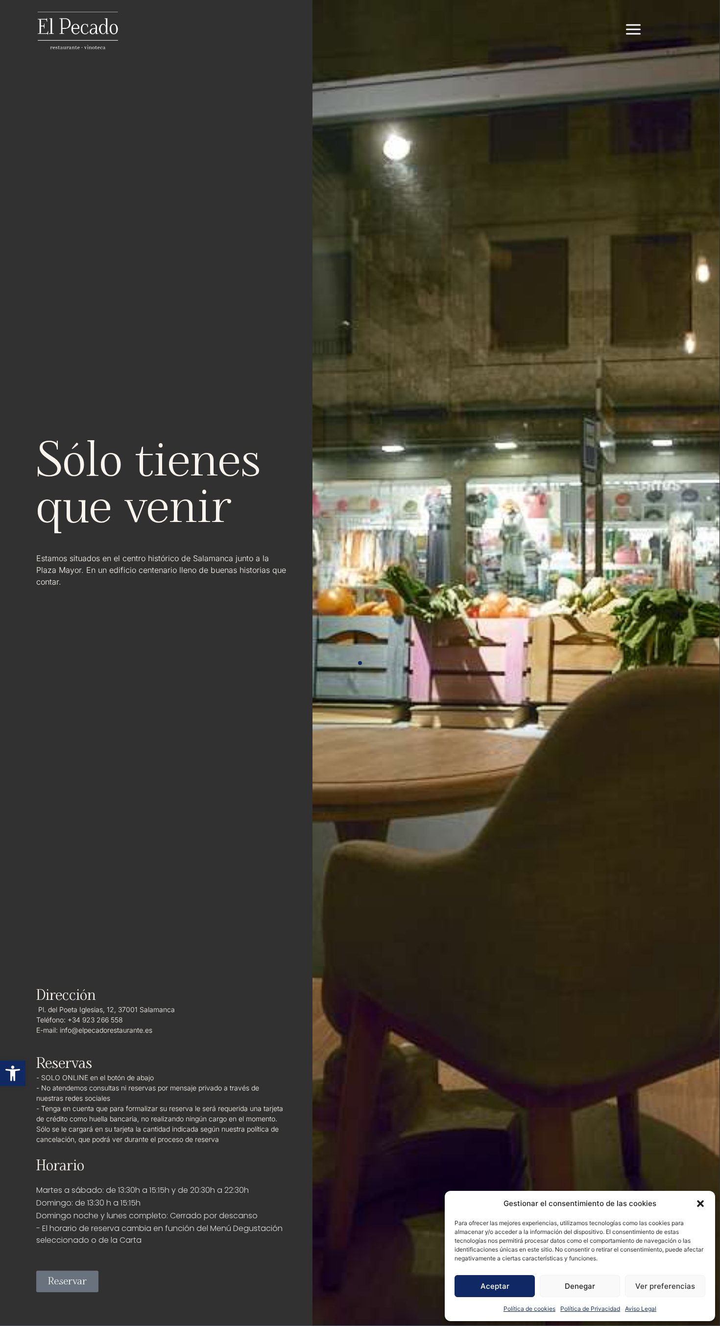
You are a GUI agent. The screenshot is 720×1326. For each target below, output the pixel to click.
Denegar (580, 1286)
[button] (700, 1203)
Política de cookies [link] (529, 1308)
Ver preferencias (665, 1286)
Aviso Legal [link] (640, 1308)
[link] (12, 1073)
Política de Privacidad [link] (590, 1308)
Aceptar (494, 1286)
